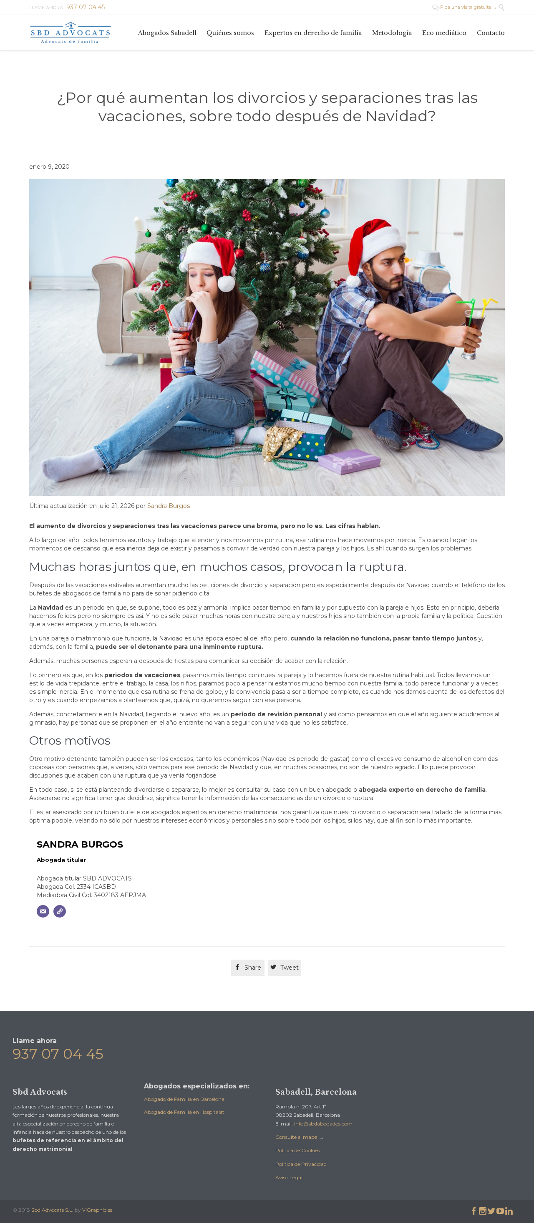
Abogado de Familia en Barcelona (184, 1099)
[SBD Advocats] (71, 32)
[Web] (59, 911)
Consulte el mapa (296, 1137)
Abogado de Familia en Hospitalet (184, 1112)
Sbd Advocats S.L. (52, 1210)
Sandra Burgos (168, 506)
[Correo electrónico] (43, 911)
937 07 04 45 (58, 1054)
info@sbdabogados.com (323, 1123)
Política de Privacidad (301, 1164)
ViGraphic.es (97, 1210)
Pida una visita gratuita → (464, 7)
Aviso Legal (288, 1177)
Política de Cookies (297, 1150)
